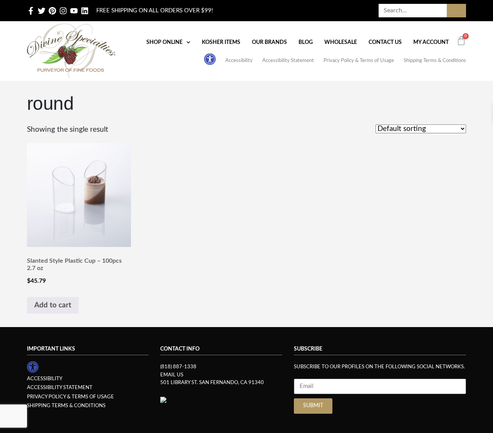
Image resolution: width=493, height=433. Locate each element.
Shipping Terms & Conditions (435, 60)
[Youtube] (74, 11)
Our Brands (269, 42)
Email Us (171, 375)
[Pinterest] (52, 11)
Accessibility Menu (210, 59)
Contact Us (385, 42)
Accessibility (239, 60)
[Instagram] (63, 11)
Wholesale (340, 42)
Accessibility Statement (288, 60)
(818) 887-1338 (178, 366)
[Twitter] (41, 11)
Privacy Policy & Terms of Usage (359, 60)
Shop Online (164, 42)
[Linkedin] (85, 11)
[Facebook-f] (31, 11)
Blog (305, 42)
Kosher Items (221, 42)
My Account (431, 42)
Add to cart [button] (52, 305)
